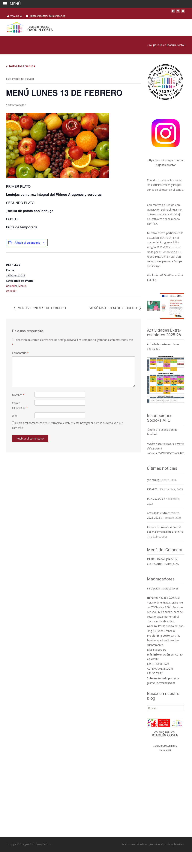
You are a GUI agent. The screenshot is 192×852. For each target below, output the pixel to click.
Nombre (18, 395)
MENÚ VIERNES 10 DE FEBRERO (41, 308)
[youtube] (183, 12)
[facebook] (173, 12)
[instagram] (178, 12)
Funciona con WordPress (135, 844)
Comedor (11, 286)
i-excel (160, 844)
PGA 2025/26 (155, 499)
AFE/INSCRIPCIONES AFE (170, 453)
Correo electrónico (20, 405)
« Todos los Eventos (20, 66)
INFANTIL (153, 489)
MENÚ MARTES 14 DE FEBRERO (113, 308)
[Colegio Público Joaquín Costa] (29, 26)
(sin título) (153, 480)
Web (14, 416)
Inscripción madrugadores (162, 588)
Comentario (20, 353)
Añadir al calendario (27, 242)
